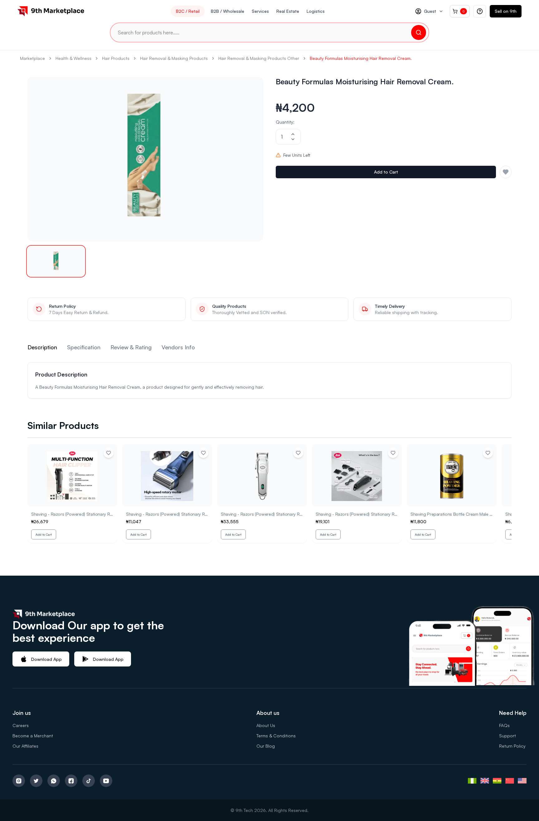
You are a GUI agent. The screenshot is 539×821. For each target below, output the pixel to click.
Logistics (316, 11)
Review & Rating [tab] (131, 347)
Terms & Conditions (276, 735)
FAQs (504, 725)
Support (507, 735)
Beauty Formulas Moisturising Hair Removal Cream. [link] (361, 58)
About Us (265, 725)
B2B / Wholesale (227, 11)
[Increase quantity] (292, 134)
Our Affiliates (25, 746)
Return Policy (512, 746)
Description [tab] (42, 347)
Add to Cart (386, 172)
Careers (20, 725)
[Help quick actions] (479, 11)
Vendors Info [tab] (178, 347)
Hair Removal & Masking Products (174, 58)
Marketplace (32, 58)
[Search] (418, 32)
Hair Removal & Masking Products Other (258, 58)
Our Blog (265, 746)
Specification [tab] (83, 347)
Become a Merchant (32, 735)
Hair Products (115, 58)
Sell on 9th (506, 11)
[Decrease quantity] (292, 139)
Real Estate (287, 11)
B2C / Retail (188, 11)
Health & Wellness (73, 58)
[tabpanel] (269, 380)
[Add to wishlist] (109, 453)
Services (260, 11)
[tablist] (269, 348)
